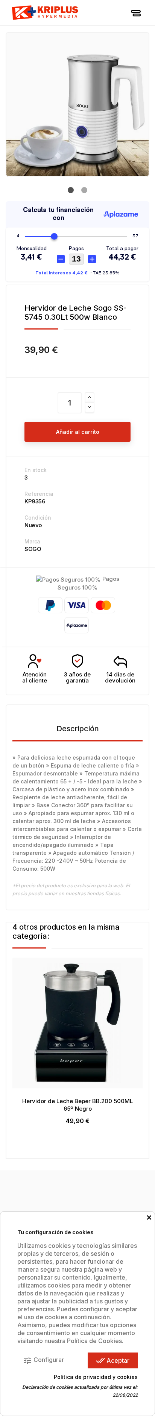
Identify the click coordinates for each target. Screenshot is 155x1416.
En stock (35, 470)
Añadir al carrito (77, 432)
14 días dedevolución (120, 677)
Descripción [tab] (77, 728)
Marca (32, 541)
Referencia (38, 494)
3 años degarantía (77, 677)
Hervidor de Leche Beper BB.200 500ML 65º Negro (77, 1104)
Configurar (43, 1360)
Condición (37, 517)
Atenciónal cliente (34, 677)
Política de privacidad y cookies (96, 1377)
